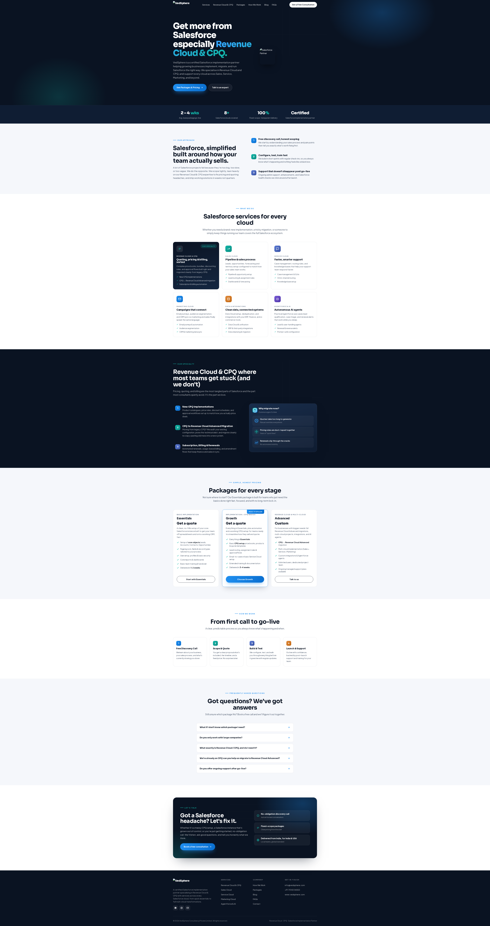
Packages (240, 5)
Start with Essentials (196, 579)
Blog (266, 5)
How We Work (254, 5)
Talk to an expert (220, 87)
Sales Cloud (226, 890)
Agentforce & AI (228, 904)
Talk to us (294, 579)
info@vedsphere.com (295, 885)
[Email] (187, 907)
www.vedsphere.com (295, 894)
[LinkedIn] (175, 907)
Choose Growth (245, 579)
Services (206, 5)
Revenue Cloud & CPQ (223, 5)
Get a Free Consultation (303, 4)
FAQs (274, 5)
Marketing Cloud (228, 899)
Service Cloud (227, 894)
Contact (256, 904)
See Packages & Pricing (188, 87)
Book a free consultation (196, 846)
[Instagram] (181, 907)
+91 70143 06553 (292, 890)
